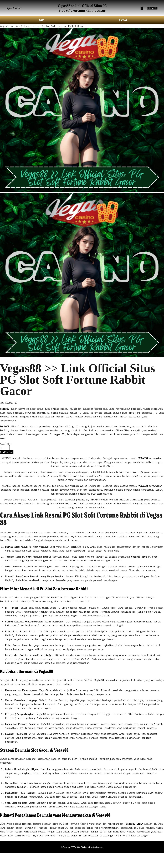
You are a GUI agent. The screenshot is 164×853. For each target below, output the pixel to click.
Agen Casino (14, 8)
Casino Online (152, 8)
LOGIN (41, 20)
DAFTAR (123, 20)
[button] (6, 452)
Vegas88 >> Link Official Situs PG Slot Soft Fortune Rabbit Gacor (82, 8)
